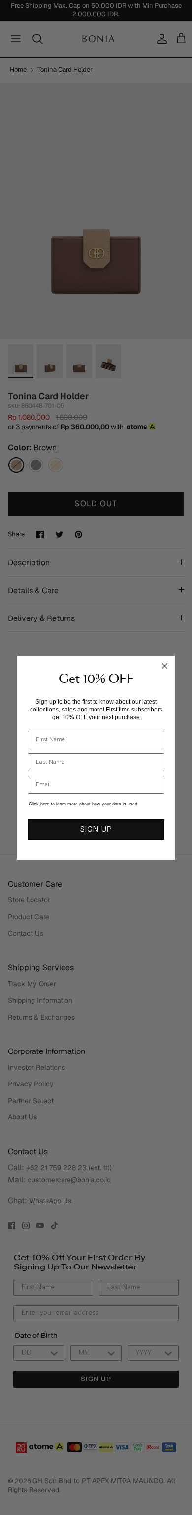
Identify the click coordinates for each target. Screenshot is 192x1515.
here (44, 804)
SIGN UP (96, 830)
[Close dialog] (165, 666)
